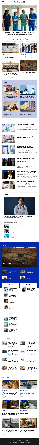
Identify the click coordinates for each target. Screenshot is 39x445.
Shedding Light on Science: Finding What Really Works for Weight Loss (32, 368)
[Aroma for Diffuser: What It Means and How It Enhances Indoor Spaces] (28, 384)
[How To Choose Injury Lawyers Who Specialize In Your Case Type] (6, 226)
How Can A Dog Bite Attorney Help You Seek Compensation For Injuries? (21, 230)
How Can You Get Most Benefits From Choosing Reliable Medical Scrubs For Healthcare (13, 352)
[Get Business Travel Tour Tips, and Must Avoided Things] (6, 324)
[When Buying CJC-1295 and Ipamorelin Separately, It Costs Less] (4, 368)
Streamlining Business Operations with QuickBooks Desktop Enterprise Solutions (13, 295)
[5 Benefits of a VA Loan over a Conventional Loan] (11, 106)
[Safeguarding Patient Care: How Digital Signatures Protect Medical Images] (8, 149)
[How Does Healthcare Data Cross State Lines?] (8, 128)
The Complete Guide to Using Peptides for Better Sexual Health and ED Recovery (31, 352)
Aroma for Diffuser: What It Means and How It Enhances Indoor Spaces (28, 393)
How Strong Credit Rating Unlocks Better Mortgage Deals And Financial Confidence (11, 97)
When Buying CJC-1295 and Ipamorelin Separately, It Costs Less (12, 368)
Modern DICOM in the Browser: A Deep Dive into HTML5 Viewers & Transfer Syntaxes (25, 160)
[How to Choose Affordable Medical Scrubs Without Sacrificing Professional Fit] (19, 18)
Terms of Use (27, 442)
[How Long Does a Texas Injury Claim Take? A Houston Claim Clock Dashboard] (10, 66)
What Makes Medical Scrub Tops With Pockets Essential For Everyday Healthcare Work (13, 360)
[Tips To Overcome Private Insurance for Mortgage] (27, 106)
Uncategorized (6, 197)
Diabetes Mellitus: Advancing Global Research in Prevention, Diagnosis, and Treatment (22, 235)
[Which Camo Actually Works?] (4, 271)
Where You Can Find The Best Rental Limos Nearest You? (13, 318)
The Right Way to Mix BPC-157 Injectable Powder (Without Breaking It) (31, 343)
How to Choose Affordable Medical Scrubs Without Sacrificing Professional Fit (19, 33)
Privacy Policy (22, 442)
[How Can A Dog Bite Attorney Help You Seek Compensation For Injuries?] (6, 231)
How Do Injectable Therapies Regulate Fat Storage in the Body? (31, 360)
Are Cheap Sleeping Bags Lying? (13, 278)
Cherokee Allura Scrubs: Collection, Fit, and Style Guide (29, 55)
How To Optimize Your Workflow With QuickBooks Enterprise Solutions (13, 301)
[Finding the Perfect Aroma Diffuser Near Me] (28, 404)
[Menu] (3, 2)
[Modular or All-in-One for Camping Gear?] (22, 271)
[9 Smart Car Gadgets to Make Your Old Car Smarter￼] (24, 289)
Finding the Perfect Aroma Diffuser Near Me (26, 412)
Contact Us (12, 442)
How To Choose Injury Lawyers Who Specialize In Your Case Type (21, 224)
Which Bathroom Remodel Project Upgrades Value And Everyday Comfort (10, 432)
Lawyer (11, 71)
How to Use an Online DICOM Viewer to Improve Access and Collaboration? (27, 172)
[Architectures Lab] (19, 2)
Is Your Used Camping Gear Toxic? (31, 278)
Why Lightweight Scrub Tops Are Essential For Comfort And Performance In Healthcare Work (18, 217)
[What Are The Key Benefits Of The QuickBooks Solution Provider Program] (6, 307)
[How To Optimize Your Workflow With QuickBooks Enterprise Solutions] (6, 301)
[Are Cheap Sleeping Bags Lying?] (4, 277)
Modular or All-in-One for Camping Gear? (32, 272)
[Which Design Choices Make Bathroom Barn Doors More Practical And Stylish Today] (28, 423)
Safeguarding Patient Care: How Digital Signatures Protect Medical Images (25, 148)
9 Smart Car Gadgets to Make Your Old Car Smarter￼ (31, 289)
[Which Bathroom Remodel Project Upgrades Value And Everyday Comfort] (10, 423)
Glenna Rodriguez (10, 58)
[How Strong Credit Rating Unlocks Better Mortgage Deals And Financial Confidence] (11, 90)
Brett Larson (11, 371)
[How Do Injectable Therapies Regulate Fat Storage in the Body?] (22, 359)
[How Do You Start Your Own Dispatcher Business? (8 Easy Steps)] (27, 90)
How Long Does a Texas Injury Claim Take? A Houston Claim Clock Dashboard (10, 74)
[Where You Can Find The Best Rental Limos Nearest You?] (6, 319)
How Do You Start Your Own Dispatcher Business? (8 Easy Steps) (27, 97)
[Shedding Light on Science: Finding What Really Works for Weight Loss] (22, 368)
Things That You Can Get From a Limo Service (13, 330)
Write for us (17, 442)
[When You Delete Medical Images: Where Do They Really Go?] (8, 139)
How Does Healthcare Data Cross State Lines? (25, 125)
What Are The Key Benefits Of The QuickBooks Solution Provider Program (13, 307)
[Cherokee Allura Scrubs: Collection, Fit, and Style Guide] (28, 48)
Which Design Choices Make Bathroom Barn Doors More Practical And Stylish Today (27, 432)
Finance (4, 181)
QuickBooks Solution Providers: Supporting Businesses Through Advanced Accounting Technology (13, 289)
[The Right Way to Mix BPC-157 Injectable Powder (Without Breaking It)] (22, 343)
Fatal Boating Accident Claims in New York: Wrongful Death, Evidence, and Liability (10, 56)
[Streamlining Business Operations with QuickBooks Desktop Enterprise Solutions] (6, 295)
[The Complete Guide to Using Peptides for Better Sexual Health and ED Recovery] (22, 351)
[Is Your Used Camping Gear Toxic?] (22, 277)
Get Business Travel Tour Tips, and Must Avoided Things (13, 324)
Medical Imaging (5, 124)
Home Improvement (5, 390)
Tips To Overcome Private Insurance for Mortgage (26, 113)
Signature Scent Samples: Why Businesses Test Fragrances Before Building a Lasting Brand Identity (9, 394)
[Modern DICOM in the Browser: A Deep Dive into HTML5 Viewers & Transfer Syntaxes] (8, 162)
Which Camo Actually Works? (12, 272)
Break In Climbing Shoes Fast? (28, 72)
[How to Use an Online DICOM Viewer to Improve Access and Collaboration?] (8, 174)
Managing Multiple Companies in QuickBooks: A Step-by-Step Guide (26, 182)
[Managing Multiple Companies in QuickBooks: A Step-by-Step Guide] (8, 185)
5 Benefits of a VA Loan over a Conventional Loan (10, 113)
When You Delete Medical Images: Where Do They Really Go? (25, 136)
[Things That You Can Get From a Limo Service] (6, 330)
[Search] (36, 2)
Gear (29, 70)
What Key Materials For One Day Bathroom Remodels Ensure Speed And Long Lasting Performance (10, 413)
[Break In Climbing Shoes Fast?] (28, 65)
